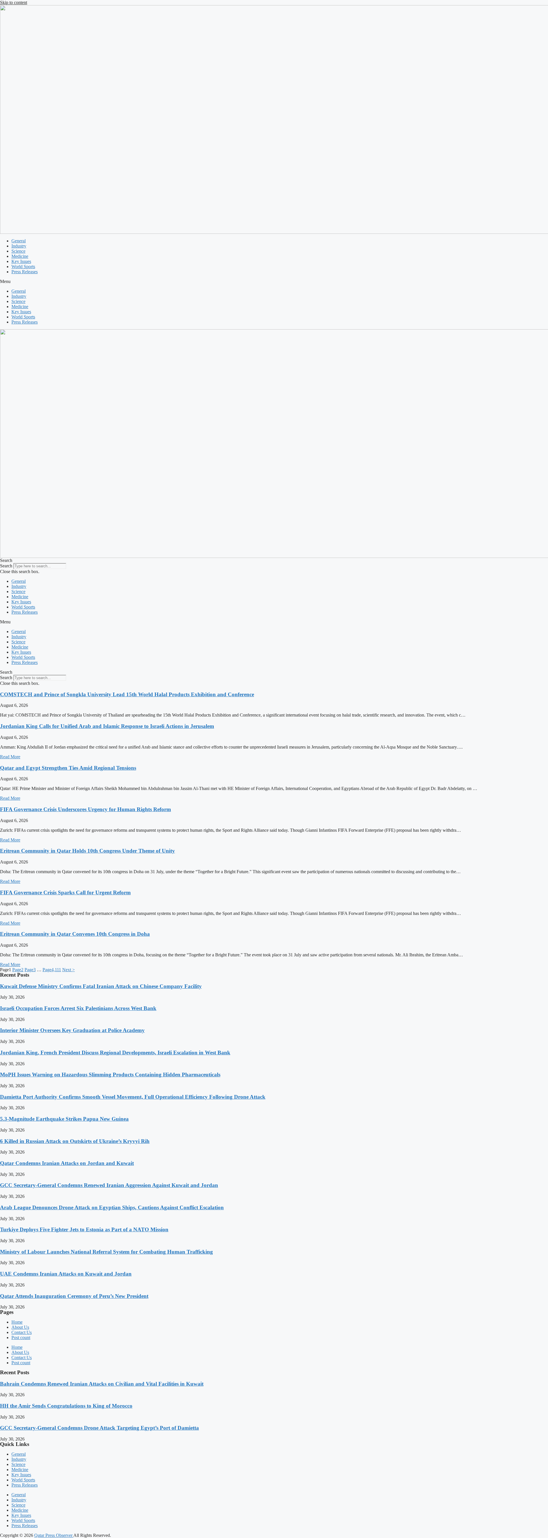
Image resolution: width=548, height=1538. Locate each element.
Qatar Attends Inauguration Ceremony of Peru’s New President (74, 1296)
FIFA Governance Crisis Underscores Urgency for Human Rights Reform (85, 809)
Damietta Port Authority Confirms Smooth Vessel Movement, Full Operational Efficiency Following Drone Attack (132, 1097)
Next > (68, 969)
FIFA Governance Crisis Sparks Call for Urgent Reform (65, 892)
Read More (10, 756)
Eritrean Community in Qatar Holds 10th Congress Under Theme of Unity (87, 851)
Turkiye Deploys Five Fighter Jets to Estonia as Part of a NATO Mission (84, 1229)
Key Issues (21, 261)
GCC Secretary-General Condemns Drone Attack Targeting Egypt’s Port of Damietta (99, 1428)
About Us (20, 1327)
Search (6, 565)
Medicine (19, 256)
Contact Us (21, 1332)
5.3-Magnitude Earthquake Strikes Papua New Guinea (64, 1119)
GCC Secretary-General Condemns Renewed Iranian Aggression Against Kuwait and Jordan (109, 1185)
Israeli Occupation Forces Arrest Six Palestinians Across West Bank (78, 1008)
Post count (20, 1337)
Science (18, 251)
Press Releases (24, 271)
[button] (274, 281)
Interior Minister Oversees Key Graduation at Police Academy (72, 1030)
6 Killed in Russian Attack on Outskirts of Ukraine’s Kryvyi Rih (75, 1141)
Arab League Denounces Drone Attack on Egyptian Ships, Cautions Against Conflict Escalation (112, 1207)
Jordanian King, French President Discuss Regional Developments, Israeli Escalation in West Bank (115, 1053)
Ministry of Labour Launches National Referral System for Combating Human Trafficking (106, 1252)
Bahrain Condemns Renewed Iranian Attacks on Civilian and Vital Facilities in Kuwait (102, 1384)
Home (17, 1322)
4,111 (52, 969)
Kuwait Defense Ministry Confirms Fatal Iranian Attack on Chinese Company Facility (101, 986)
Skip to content (13, 2)
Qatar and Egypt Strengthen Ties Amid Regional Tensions (68, 768)
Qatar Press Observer (53, 1535)
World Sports (23, 266)
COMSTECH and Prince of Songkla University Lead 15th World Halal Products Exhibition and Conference (127, 694)
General (18, 240)
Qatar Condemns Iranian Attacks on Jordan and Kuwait (67, 1163)
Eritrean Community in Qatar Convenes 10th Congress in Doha (75, 934)
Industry (18, 246)
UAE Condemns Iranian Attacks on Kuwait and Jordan (66, 1274)
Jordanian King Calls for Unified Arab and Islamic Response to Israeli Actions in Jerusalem (107, 726)
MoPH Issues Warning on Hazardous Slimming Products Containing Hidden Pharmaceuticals (110, 1075)
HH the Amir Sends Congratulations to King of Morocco (66, 1406)
